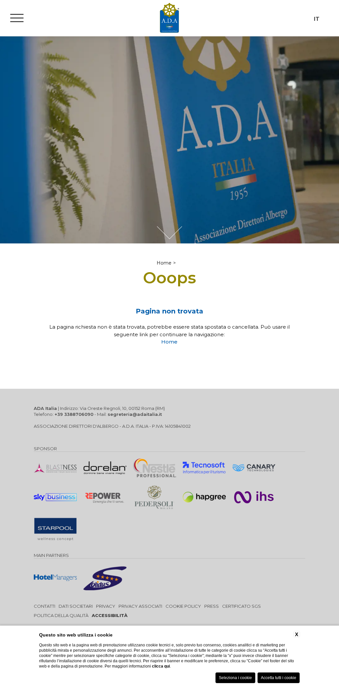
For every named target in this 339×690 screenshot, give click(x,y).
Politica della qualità (61, 615)
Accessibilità (109, 615)
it (316, 19)
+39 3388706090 (74, 414)
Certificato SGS (241, 606)
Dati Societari (76, 606)
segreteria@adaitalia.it (135, 414)
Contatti (44, 606)
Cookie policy (183, 606)
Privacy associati (140, 606)
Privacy (105, 606)
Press (211, 606)
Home (164, 263)
